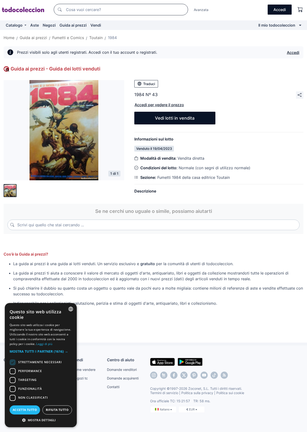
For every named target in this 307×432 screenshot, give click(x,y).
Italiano (165, 409)
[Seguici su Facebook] (173, 375)
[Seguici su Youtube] (204, 375)
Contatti (113, 387)
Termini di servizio (164, 393)
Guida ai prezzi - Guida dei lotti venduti (55, 69)
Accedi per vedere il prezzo (159, 104)
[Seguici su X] (184, 375)
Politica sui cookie (230, 393)
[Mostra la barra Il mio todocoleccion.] (300, 25)
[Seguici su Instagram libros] (163, 375)
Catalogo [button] (15, 25)
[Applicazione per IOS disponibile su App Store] (162, 361)
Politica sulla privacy (197, 393)
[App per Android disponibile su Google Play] (190, 361)
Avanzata (201, 10)
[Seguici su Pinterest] (194, 375)
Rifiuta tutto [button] (57, 410)
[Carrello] (300, 9)
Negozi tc (80, 378)
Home (9, 37)
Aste (34, 25)
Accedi (293, 52)
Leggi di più (44, 344)
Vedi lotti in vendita (175, 118)
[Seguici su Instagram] (153, 375)
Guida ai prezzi (73, 25)
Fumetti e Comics (68, 37)
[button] (41, 351)
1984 (112, 37)
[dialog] (41, 365)
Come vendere (83, 370)
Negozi (49, 25)
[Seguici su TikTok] (214, 375)
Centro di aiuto (120, 359)
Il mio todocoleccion (276, 25)
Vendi (95, 25)
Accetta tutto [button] (25, 410)
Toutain (96, 37)
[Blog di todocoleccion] (224, 375)
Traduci (149, 84)
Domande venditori (122, 370)
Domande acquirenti (123, 378)
